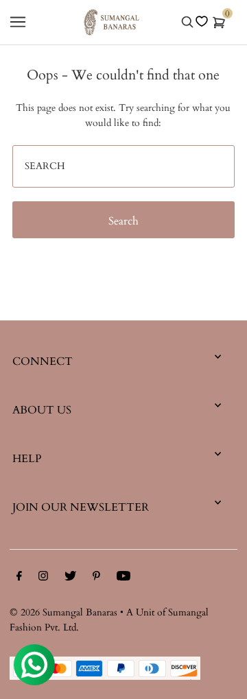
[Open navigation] (18, 22)
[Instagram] (43, 578)
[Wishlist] (201, 21)
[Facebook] (19, 578)
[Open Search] (187, 21)
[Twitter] (70, 578)
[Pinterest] (96, 578)
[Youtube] (123, 578)
